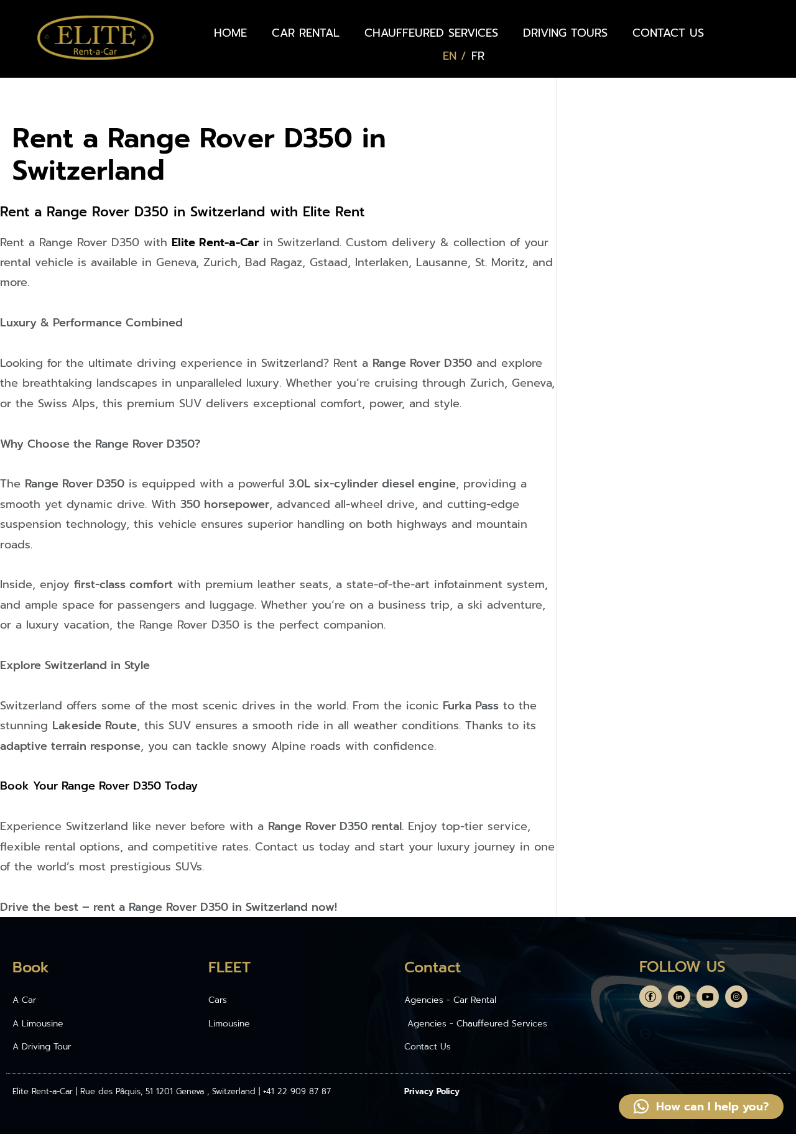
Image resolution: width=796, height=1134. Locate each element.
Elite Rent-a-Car (215, 242)
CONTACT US (668, 33)
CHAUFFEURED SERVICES (431, 33)
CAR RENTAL (306, 33)
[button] (701, 1106)
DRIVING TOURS (565, 33)
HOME (230, 33)
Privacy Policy (432, 1091)
